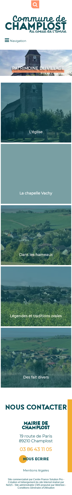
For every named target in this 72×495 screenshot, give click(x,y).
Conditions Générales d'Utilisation (36, 487)
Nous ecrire (36, 459)
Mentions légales (36, 470)
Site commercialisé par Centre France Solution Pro (35, 479)
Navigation (18, 41)
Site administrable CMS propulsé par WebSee (40, 485)
